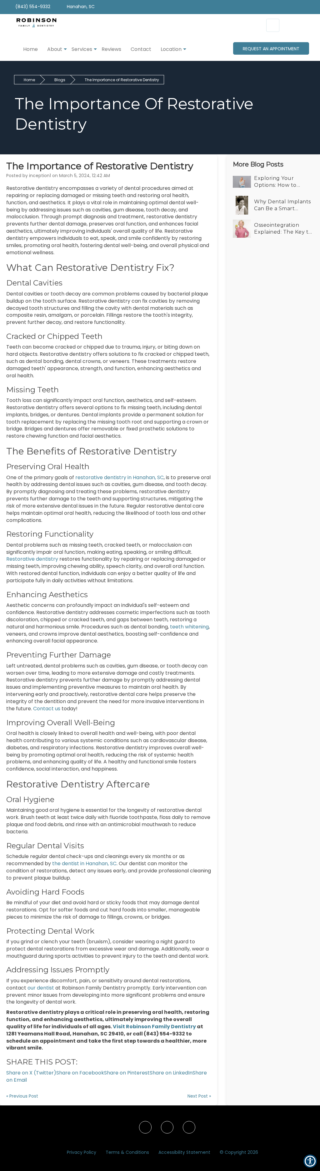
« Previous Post (22, 1096)
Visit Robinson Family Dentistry (154, 1026)
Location (171, 49)
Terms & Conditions (127, 1152)
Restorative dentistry (32, 559)
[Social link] (145, 1127)
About (54, 49)
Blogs (59, 79)
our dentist (41, 987)
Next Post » (199, 1096)
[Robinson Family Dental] (33, 25)
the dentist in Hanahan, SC (84, 863)
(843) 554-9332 (32, 6)
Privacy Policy (81, 1152)
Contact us (46, 708)
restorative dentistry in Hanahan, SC (119, 477)
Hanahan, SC (80, 6)
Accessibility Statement (184, 1152)
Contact (141, 49)
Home (30, 49)
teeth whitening (189, 626)
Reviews (111, 49)
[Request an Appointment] (272, 25)
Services (82, 49)
